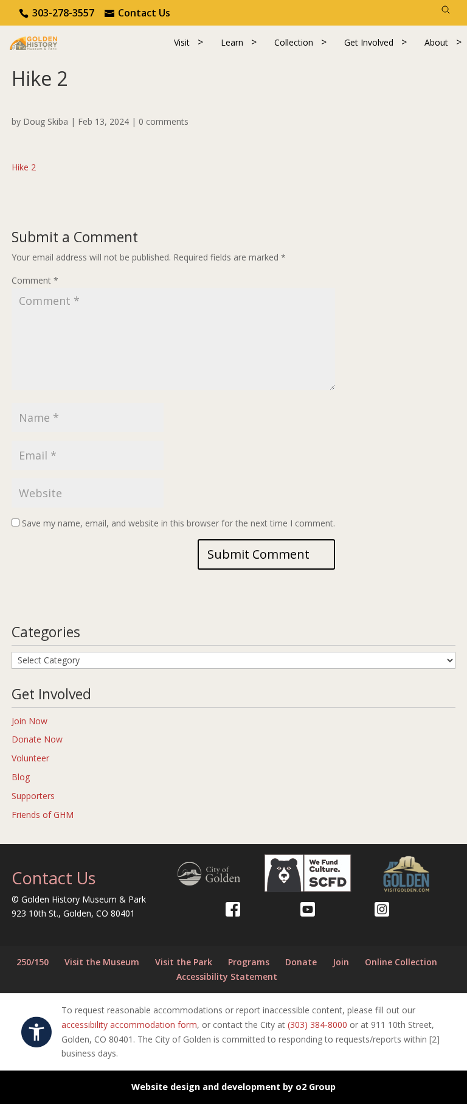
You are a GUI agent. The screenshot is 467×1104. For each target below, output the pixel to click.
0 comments (164, 121)
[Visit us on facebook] (233, 909)
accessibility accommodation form (129, 1024)
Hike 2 (24, 167)
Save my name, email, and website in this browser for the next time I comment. (178, 523)
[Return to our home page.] (33, 42)
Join (341, 962)
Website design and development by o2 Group (233, 1086)
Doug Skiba (45, 121)
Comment (35, 280)
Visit (182, 42)
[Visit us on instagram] (382, 909)
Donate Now (37, 739)
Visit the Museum (101, 962)
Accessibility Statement (226, 976)
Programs (248, 962)
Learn (232, 42)
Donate (301, 962)
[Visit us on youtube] (307, 909)
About (436, 42)
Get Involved (368, 42)
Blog (21, 777)
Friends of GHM (43, 814)
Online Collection (401, 962)
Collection (293, 42)
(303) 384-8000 (317, 1024)
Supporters (33, 796)
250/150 (32, 962)
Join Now (29, 721)
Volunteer (30, 758)
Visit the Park (183, 962)
